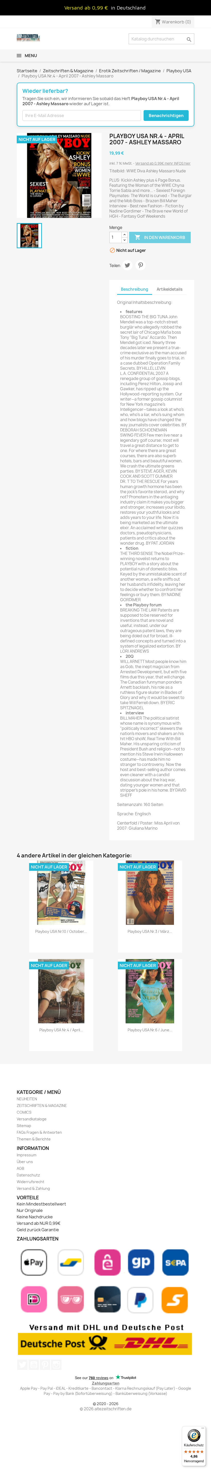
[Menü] (203, 1429)
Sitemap (24, 1125)
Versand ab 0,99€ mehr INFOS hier (163, 163)
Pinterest (140, 265)
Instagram (56, 1365)
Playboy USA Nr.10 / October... (61, 931)
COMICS (24, 1112)
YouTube (34, 1365)
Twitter (22, 1365)
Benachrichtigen (166, 115)
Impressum (26, 1155)
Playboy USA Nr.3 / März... (150, 931)
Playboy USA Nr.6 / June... (150, 1029)
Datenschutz (28, 1175)
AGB (20, 1168)
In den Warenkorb (160, 237)
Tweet (127, 265)
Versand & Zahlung (33, 1188)
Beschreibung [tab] (134, 289)
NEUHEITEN (27, 1098)
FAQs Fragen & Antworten (39, 1132)
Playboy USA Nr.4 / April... (61, 1029)
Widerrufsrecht (30, 1181)
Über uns (25, 1161)
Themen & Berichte (34, 1139)
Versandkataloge (32, 1118)
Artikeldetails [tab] (169, 289)
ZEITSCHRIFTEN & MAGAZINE (42, 1105)
